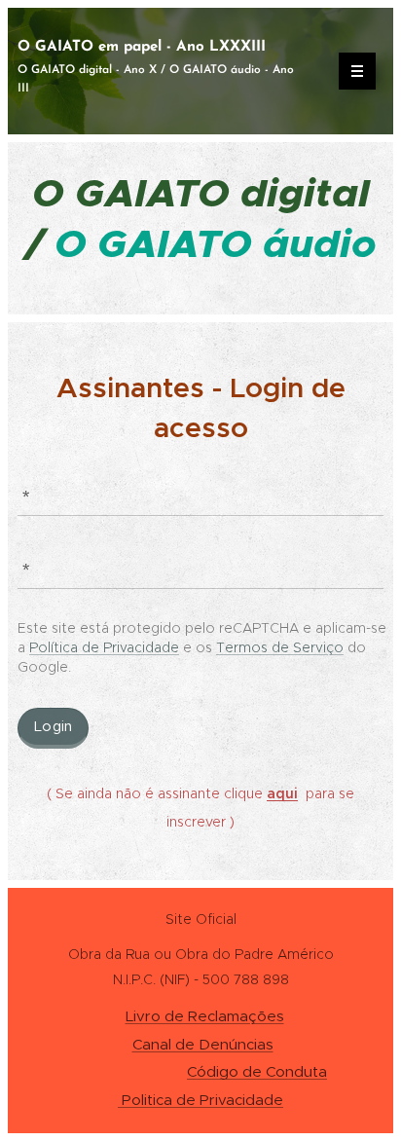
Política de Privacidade (104, 647)
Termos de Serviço (280, 647)
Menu (357, 71)
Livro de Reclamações (205, 1016)
